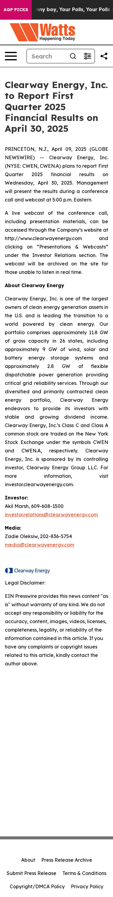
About (28, 860)
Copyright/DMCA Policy (37, 886)
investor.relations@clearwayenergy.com (51, 515)
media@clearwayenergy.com (39, 545)
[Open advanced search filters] (87, 56)
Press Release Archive (66, 860)
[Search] (73, 56)
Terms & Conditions (84, 873)
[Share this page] (104, 56)
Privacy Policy (87, 886)
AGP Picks (16, 9)
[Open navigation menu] (11, 56)
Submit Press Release (31, 873)
